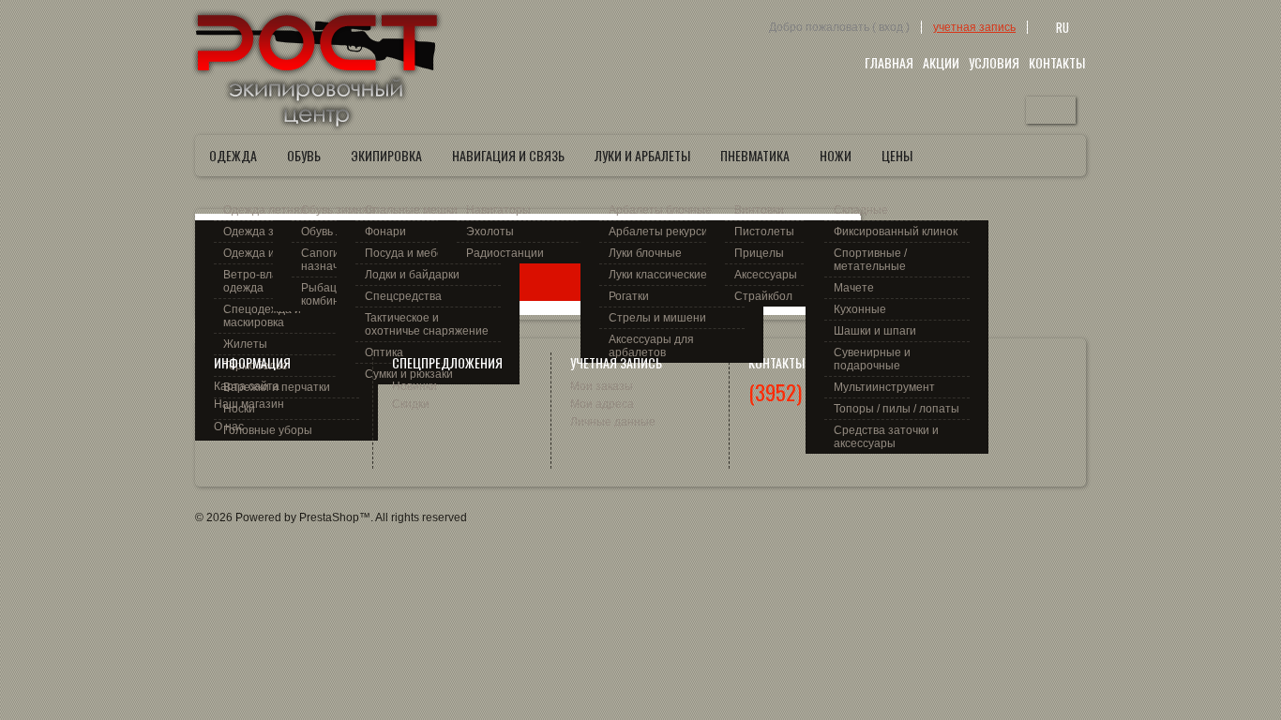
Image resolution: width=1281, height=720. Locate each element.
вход (891, 27)
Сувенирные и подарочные (872, 359)
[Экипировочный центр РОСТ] (317, 70)
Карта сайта (246, 386)
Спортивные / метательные (870, 260)
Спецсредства (403, 296)
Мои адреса (602, 404)
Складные (861, 210)
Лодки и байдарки (412, 274)
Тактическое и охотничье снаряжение (427, 324)
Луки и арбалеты (642, 155)
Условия (994, 62)
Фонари (385, 231)
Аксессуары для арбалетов (651, 346)
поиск (1051, 110)
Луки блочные (645, 253)
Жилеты (245, 344)
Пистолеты (764, 231)
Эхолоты (490, 231)
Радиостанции (505, 253)
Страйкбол (763, 296)
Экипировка (386, 155)
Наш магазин (249, 404)
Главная (889, 62)
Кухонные (860, 309)
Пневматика (755, 155)
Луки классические (658, 274)
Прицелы (759, 253)
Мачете (854, 287)
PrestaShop (329, 517)
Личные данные (613, 421)
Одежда (233, 155)
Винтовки (759, 210)
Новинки (414, 386)
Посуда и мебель (410, 253)
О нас (229, 426)
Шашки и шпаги (875, 331)
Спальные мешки (411, 210)
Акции (941, 62)
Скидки (411, 404)
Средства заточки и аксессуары (886, 437)
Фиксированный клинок (895, 231)
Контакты (1057, 62)
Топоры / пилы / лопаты (896, 408)
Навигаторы (498, 210)
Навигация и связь (508, 155)
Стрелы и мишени (657, 317)
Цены (897, 155)
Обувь (304, 155)
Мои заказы (601, 386)
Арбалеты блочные (660, 210)
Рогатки (629, 296)
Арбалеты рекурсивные (672, 231)
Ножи (835, 155)
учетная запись (974, 27)
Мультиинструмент (884, 387)
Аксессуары (765, 274)
